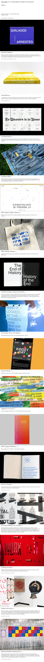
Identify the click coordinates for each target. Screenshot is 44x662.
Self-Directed (10, 18)
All (1, 18)
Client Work (5, 18)
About (3, 5)
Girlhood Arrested (6, 52)
